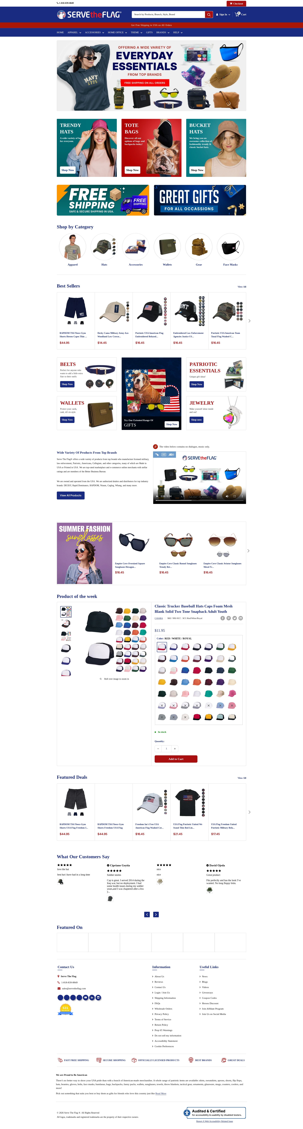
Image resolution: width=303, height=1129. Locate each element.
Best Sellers (68, 285)
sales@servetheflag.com (74, 988)
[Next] (249, 321)
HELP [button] (176, 32)
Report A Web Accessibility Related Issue (214, 1121)
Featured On (70, 927)
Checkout (238, 3)
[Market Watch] (199, 943)
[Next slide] (156, 914)
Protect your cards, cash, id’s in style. (68, 410)
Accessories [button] (93, 32)
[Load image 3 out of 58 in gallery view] (66, 636)
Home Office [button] (116, 32)
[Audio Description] (171, 454)
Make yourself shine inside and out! (201, 410)
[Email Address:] (240, 618)
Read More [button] (160, 1093)
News (205, 976)
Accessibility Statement (166, 1041)
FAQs (157, 1003)
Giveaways (207, 992)
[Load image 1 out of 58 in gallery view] (66, 612)
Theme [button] (135, 32)
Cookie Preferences (164, 1046)
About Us (159, 976)
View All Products (70, 495)
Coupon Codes (209, 998)
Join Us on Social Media (214, 1014)
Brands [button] (161, 32)
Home (60, 32)
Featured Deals (72, 777)
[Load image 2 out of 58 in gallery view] (66, 624)
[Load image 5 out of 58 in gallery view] (66, 661)
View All (242, 286)
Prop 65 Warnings (163, 1030)
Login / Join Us (162, 992)
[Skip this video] (156, 454)
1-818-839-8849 (66, 3)
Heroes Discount (210, 1003)
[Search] (209, 14)
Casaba (159, 618)
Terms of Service (163, 1019)
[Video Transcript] (163, 454)
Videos (205, 987)
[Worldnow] (136, 943)
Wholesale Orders (163, 1008)
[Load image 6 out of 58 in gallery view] (66, 673)
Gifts (149, 32)
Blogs (205, 982)
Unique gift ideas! (198, 377)
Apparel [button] (73, 32)
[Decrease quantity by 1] (158, 748)
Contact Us (160, 987)
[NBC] (72, 943)
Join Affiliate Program (217, 1009)
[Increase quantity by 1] (175, 748)
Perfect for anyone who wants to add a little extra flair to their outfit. (71, 373)
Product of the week (77, 596)
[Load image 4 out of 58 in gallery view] (66, 648)
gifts (130, 425)
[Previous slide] (147, 914)
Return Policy (161, 1025)
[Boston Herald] (167, 943)
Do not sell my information (168, 1035)
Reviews (159, 982)
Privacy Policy (162, 1014)
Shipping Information (165, 998)
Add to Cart (176, 759)
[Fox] (104, 943)
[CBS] (230, 943)
